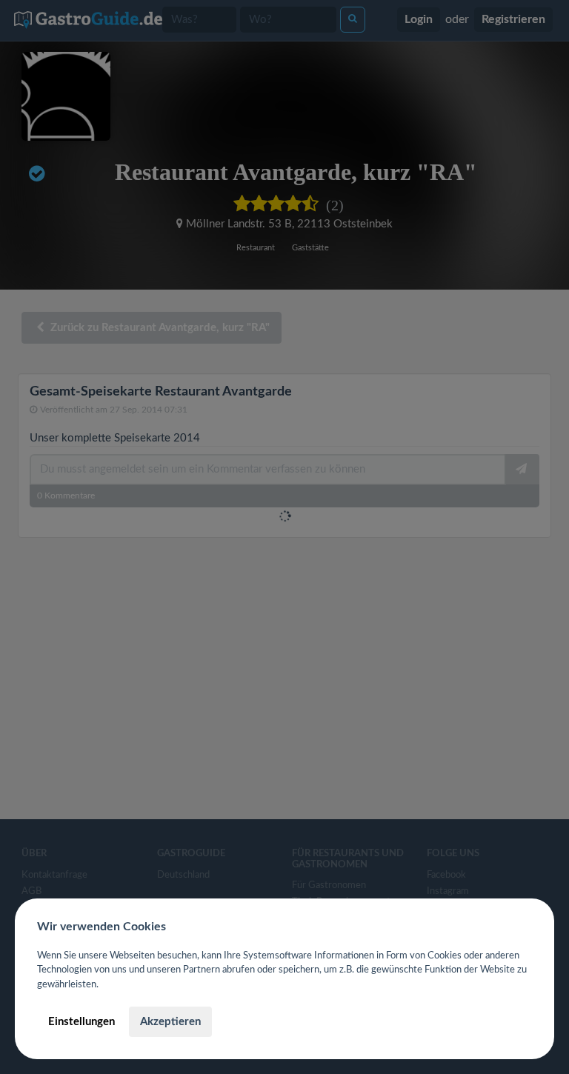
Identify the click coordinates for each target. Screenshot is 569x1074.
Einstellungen (81, 1021)
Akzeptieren (170, 1021)
